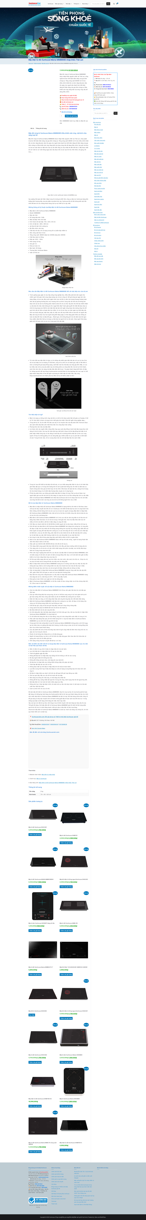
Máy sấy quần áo (98, 159)
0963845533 (73, 106)
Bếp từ (78, 121)
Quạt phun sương (99, 199)
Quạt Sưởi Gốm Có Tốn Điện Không (83, 1204)
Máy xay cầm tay (98, 170)
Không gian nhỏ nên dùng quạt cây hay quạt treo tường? (84, 1196)
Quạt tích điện (98, 204)
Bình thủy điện (98, 137)
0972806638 (73, 108)
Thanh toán (54, 1203)
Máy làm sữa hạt (98, 154)
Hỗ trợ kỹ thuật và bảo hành (58, 1198)
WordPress (103, 1217)
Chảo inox (97, 243)
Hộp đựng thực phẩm (100, 246)
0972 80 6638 (107, 86)
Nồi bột (96, 248)
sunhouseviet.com (43, 1177)
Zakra (96, 1217)
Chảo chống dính (99, 240)
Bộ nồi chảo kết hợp (99, 230)
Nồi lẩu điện (97, 186)
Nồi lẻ (95, 251)
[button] (63, 4)
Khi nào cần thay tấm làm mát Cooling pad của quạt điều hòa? (83, 1201)
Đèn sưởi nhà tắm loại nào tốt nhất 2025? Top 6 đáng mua (83, 1192)
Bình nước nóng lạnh (100, 214)
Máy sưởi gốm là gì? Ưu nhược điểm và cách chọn (84, 1181)
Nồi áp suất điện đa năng (101, 178)
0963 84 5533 (107, 84)
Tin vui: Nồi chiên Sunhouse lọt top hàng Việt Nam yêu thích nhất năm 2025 (83, 1186)
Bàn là (96, 127)
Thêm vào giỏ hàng (71, 116)
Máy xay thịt (97, 175)
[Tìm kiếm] (108, 3)
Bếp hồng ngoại (98, 129)
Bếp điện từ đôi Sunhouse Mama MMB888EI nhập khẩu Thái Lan (58, 782)
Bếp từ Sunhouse (41, 778)
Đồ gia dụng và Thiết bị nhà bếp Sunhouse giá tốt (59, 1187)
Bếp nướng (97, 132)
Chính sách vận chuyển (57, 1181)
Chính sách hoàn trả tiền (57, 1176)
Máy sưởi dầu (98, 164)
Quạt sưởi (96, 202)
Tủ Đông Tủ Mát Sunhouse (101, 222)
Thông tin (76, 3)
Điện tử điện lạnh (98, 212)
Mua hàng (85, 3)
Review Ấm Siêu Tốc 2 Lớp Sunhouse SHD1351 (83, 1172)
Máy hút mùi (97, 264)
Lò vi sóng (97, 148)
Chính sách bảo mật (56, 1171)
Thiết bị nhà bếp (37, 63)
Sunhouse (50, 3)
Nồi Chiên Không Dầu (100, 180)
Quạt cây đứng (98, 191)
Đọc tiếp (31, 1015)
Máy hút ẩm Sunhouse (100, 217)
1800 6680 (110, 89)
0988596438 (54, 724)
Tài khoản (53, 1201)
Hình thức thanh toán (56, 1196)
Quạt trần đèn (98, 210)
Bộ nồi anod (97, 227)
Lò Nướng (97, 146)
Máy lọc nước (98, 156)
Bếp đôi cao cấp (45, 63)
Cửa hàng (53, 1184)
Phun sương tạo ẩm (99, 188)
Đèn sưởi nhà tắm (99, 143)
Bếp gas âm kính (98, 258)
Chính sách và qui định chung (58, 1179)
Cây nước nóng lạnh (99, 140)
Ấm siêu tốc (97, 124)
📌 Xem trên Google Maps (37, 728)
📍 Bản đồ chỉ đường (66, 112)
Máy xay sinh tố (98, 172)
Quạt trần (96, 207)
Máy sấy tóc (97, 162)
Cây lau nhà (97, 238)
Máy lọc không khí (99, 220)
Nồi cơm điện (98, 183)
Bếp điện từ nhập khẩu (48, 774)
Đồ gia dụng (96, 225)
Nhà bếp (68, 3)
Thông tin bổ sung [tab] (41, 128)
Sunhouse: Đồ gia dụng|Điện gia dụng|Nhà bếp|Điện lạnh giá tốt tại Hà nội (69, 1217)
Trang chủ (31, 63)
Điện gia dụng (59, 3)
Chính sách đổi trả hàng (57, 1174)
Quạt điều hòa (98, 196)
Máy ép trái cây (98, 151)
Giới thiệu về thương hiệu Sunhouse (60, 1193)
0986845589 (45, 724)
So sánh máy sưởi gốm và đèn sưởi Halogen (83, 1177)
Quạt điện (97, 194)
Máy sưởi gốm (98, 167)
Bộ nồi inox (97, 232)
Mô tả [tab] (32, 128)
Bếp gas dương (98, 261)
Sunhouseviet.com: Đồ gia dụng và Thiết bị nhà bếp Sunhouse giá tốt (55, 717)
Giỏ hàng (53, 1191)
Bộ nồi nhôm (97, 235)
